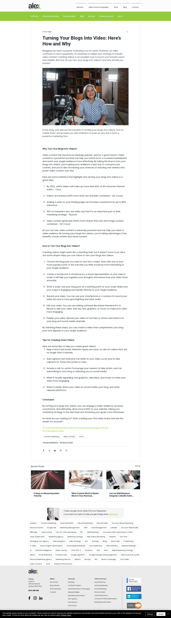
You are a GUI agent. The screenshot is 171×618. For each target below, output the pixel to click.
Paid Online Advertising (96, 537)
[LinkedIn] (41, 598)
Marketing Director (63, 559)
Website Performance (63, 564)
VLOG (81, 436)
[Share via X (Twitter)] (49, 450)
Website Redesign (129, 546)
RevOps (91, 16)
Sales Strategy (75, 541)
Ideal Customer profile (130, 555)
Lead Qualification (37, 537)
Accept (160, 614)
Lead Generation (67, 523)
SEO (86, 541)
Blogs (105, 541)
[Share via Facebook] (43, 450)
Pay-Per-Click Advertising (66, 532)
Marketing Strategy (75, 537)
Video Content (69, 436)
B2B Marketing (93, 532)
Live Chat (123, 537)
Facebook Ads (61, 555)
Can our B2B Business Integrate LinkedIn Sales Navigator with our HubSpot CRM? (122, 494)
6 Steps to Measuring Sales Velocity (46, 494)
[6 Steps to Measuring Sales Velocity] (48, 479)
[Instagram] (35, 598)
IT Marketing (128, 541)
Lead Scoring (46, 532)
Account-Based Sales (129, 527)
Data (106, 550)
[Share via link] (61, 450)
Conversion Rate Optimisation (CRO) (118, 532)
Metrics (78, 559)
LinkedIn (114, 527)
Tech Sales (124, 559)
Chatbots (88, 550)
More (120, 16)
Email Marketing (45, 555)
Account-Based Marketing (122, 523)
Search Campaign (108, 559)
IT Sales (33, 546)
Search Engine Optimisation (51, 546)
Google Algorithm (78, 555)
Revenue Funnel (106, 16)
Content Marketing (51, 436)
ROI (96, 559)
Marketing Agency (56, 537)
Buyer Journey (61, 550)
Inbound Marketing (51, 16)
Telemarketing (112, 546)
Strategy (95, 541)
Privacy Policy (66, 615)
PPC (81, 532)
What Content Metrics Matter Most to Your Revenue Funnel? (85, 494)
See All (137, 466)
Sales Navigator (59, 541)
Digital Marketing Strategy (122, 550)
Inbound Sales (69, 16)
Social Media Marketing (76, 546)
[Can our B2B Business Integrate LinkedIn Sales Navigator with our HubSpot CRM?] (123, 479)
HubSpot (33, 523)
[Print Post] (66, 450)
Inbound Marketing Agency (41, 559)
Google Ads (51, 527)
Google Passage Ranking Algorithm (103, 555)
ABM (82, 16)
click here (113, 514)
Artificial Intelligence (43, 550)
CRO (98, 550)
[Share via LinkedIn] (55, 450)
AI (30, 550)
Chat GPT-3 (76, 550)
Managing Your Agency (39, 541)
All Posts (34, 16)
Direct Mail (115, 541)
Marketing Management (70, 527)
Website (112, 537)
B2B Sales (33, 532)
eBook (32, 555)
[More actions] (127, 31)
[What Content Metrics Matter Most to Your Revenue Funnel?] (85, 479)
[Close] (168, 614)
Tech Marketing (95, 546)
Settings (150, 614)
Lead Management (99, 527)
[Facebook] (29, 598)
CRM (85, 527)
